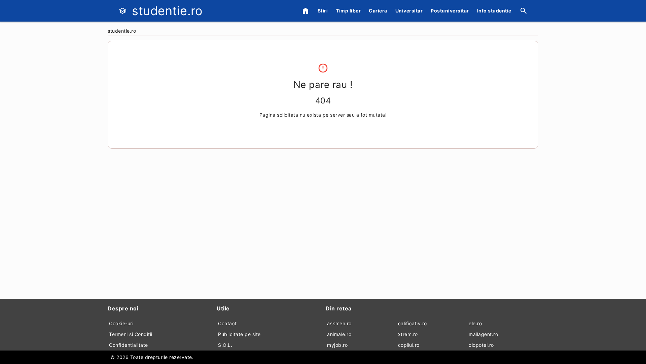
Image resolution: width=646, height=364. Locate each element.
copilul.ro (409, 345)
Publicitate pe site (239, 334)
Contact (227, 323)
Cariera (378, 10)
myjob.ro (337, 345)
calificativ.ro (412, 323)
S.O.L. (225, 345)
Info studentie (494, 10)
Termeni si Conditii (130, 334)
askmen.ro (339, 323)
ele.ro (475, 323)
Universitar (409, 10)
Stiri (323, 10)
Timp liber (348, 10)
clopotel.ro (481, 345)
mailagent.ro (483, 334)
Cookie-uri (121, 323)
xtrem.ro (408, 334)
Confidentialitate (128, 345)
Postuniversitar (450, 10)
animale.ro (339, 334)
